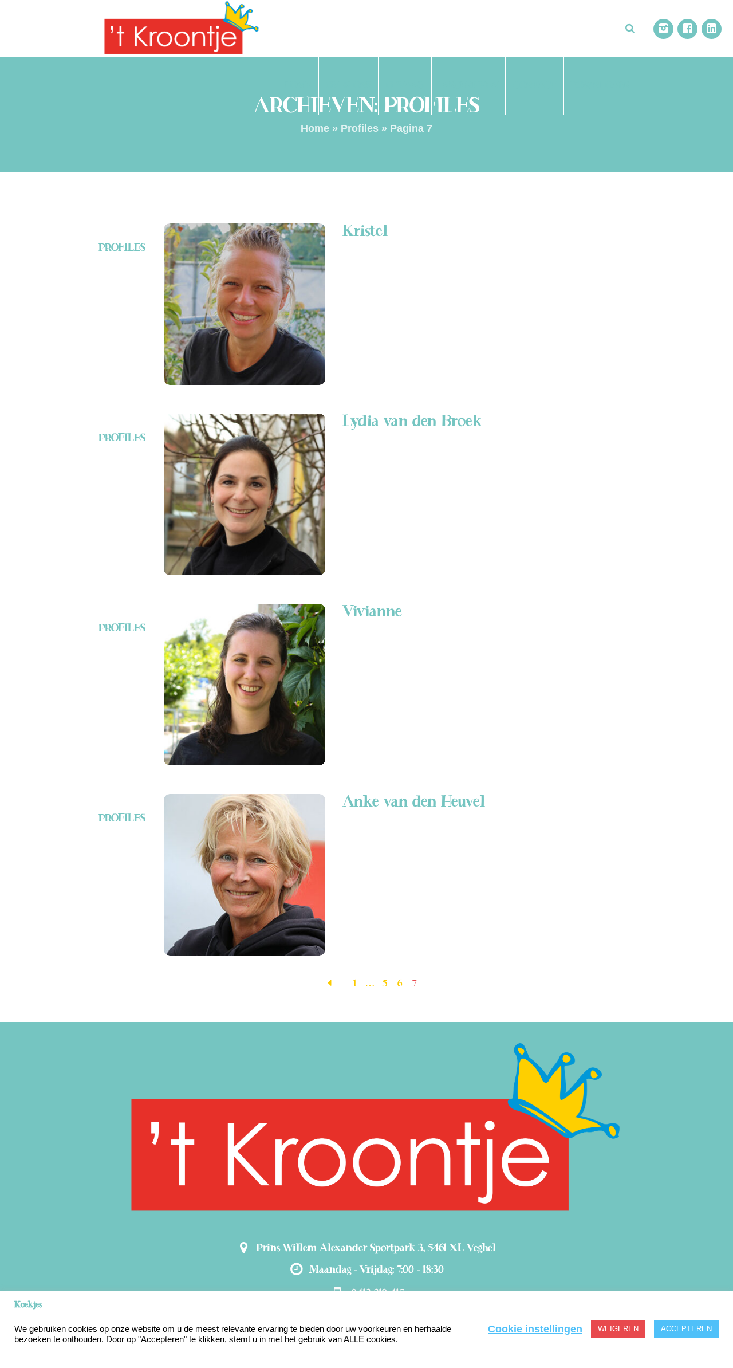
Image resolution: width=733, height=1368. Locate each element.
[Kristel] (244, 304)
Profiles (360, 128)
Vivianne (372, 612)
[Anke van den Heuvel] (244, 875)
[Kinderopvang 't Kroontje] (366, 1130)
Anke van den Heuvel (413, 802)
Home (315, 128)
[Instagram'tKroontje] (663, 29)
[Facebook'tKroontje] (687, 29)
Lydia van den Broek (412, 422)
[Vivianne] (244, 684)
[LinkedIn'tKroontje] (712, 29)
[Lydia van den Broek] (244, 494)
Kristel (365, 231)
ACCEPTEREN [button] (686, 1328)
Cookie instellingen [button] (535, 1329)
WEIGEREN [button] (618, 1328)
